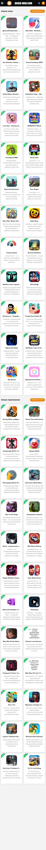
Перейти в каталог (37, 11)
